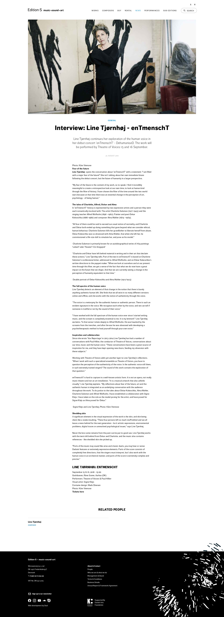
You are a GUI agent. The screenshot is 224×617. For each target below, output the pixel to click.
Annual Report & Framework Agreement (102, 586)
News (138, 11)
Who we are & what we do (97, 573)
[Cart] (195, 4)
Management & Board (96, 576)
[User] (191, 4)
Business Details (94, 582)
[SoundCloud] (45, 600)
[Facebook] (30, 600)
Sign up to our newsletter (42, 594)
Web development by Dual (38, 606)
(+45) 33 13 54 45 (37, 576)
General (112, 120)
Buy (119, 11)
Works (95, 11)
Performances (152, 11)
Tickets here (78, 491)
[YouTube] (40, 600)
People (90, 569)
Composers (108, 11)
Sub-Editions (170, 11)
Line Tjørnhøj (78, 172)
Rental (128, 11)
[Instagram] (35, 600)
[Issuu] (49, 600)
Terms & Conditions (95, 579)
